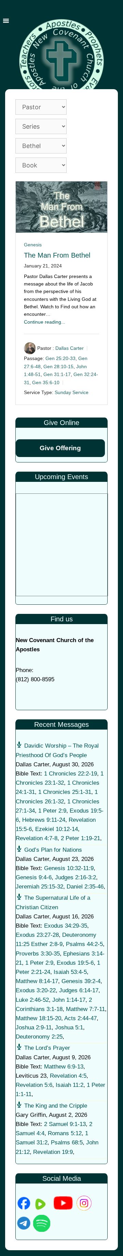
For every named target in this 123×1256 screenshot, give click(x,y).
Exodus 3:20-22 (36, 990)
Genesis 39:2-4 (81, 981)
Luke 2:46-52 (32, 1000)
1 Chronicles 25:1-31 (64, 792)
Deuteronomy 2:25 (39, 1036)
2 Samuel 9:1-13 (65, 1124)
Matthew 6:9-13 (63, 1066)
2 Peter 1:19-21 (80, 838)
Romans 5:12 (65, 1133)
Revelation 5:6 (34, 1085)
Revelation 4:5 (68, 1076)
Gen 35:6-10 (45, 382)
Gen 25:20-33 (60, 358)
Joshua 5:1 (69, 1027)
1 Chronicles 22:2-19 (70, 773)
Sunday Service (71, 392)
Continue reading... (44, 322)
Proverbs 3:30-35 (38, 953)
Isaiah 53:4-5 (70, 972)
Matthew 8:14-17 (37, 981)
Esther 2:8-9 (47, 944)
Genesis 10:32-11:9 (69, 868)
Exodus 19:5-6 (75, 963)
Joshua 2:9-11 (34, 1027)
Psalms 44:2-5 (84, 944)
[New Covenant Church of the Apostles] (61, 61)
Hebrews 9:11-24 (43, 820)
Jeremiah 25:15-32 (39, 886)
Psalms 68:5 (67, 1142)
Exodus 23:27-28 (37, 935)
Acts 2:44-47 (80, 1018)
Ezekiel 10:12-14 (56, 829)
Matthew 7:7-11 (85, 1009)
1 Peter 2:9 (52, 811)
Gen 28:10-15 (58, 366)
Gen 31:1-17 (57, 374)
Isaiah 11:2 (69, 1085)
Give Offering (60, 448)
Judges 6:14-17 (78, 990)
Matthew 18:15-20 (38, 1018)
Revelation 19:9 (53, 1152)
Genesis (33, 244)
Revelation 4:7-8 (36, 838)
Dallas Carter (69, 348)
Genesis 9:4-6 (34, 877)
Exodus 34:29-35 (65, 926)
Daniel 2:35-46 (85, 886)
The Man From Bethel (57, 255)
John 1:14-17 (68, 1000)
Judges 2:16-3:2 (75, 877)
